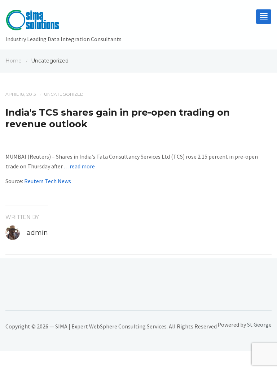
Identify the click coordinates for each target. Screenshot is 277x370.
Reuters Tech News (47, 181)
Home (13, 60)
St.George (259, 324)
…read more (79, 166)
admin (37, 233)
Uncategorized (64, 94)
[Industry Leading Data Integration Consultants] (63, 21)
